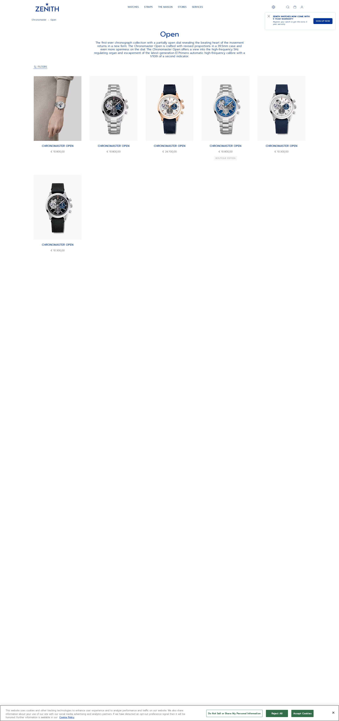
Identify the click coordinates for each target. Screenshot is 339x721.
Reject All (277, 713)
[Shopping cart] (295, 7)
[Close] (333, 712)
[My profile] (302, 7)
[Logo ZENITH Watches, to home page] (47, 7)
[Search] (288, 7)
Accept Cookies (302, 713)
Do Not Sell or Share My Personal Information (234, 713)
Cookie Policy (66, 717)
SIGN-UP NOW (323, 21)
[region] (169, 713)
